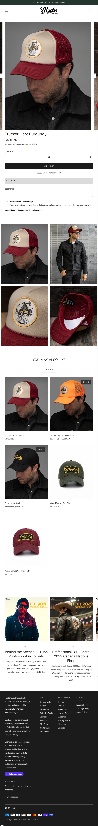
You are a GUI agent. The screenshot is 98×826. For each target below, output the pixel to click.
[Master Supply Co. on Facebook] (6, 808)
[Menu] (6, 10)
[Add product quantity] (90, 157)
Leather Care (63, 713)
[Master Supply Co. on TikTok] (12, 808)
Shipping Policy (82, 705)
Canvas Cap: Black (12, 503)
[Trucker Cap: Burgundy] (26, 404)
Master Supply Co (31, 819)
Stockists (61, 727)
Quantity (9, 151)
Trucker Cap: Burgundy (14, 435)
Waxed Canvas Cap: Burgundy (17, 570)
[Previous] (2, 76)
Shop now (49, 369)
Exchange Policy (82, 708)
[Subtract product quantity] (7, 157)
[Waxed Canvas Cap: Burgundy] (26, 540)
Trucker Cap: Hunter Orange (62, 435)
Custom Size (45, 727)
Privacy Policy (64, 720)
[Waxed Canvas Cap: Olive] (71, 472)
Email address (12, 794)
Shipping (40, 173)
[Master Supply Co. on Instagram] (9, 808)
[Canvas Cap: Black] (26, 472)
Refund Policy (81, 712)
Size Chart (44, 724)
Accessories (45, 720)
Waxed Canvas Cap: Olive (60, 503)
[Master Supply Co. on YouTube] (14, 808)
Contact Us (44, 731)
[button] (49, 144)
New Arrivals (45, 702)
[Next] (93, 76)
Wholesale (62, 724)
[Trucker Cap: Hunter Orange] (71, 404)
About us (61, 702)
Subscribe (62, 716)
